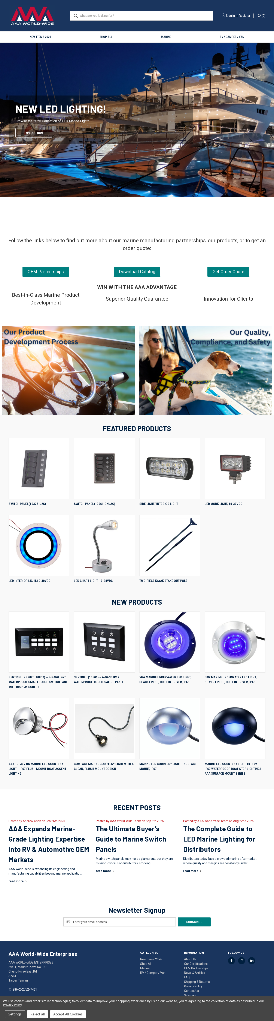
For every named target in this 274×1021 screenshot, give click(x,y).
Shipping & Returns (197, 981)
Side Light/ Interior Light (158, 504)
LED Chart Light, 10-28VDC (93, 581)
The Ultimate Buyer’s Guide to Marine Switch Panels (131, 838)
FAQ (187, 977)
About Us (190, 959)
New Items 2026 (40, 37)
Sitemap (190, 995)
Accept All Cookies (68, 1014)
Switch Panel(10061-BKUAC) (94, 504)
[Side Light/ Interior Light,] (169, 468)
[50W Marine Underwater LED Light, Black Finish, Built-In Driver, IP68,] (169, 642)
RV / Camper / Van (232, 37)
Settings (15, 1014)
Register (244, 15)
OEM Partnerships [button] (46, 271)
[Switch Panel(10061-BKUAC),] (104, 468)
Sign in (230, 15)
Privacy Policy (193, 986)
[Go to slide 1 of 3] (3, 130)
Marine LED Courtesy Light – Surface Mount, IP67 (168, 766)
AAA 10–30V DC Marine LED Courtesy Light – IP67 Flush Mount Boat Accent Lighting (37, 769)
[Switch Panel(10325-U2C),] (38, 468)
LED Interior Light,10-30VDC (30, 581)
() (263, 15)
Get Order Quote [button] (228, 271)
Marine (166, 37)
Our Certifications (196, 963)
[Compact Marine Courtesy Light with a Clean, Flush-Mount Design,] (104, 728)
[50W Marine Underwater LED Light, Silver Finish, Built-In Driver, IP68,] (235, 642)
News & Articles (194, 972)
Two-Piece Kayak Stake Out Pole (163, 581)
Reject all (37, 1014)
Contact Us (191, 990)
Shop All (106, 37)
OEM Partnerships (196, 968)
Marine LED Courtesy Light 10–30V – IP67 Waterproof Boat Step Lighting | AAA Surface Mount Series (233, 769)
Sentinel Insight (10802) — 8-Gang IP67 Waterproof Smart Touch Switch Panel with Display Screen (39, 682)
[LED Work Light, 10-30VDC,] (235, 468)
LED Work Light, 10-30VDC (223, 504)
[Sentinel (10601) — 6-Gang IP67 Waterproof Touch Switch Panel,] (104, 642)
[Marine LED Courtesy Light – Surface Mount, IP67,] (169, 728)
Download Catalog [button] (137, 271)
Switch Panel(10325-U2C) (27, 504)
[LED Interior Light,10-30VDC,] (38, 545)
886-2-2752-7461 (25, 989)
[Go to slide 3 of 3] (270, 130)
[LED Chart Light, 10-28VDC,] (104, 545)
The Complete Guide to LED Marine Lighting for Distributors (219, 838)
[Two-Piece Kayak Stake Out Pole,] (169, 545)
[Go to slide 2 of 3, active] (137, 218)
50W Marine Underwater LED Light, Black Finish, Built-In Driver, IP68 (165, 679)
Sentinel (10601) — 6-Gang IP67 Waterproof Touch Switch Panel (99, 679)
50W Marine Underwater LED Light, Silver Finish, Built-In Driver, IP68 (231, 679)
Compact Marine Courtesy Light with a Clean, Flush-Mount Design (104, 766)
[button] (68, 370)
